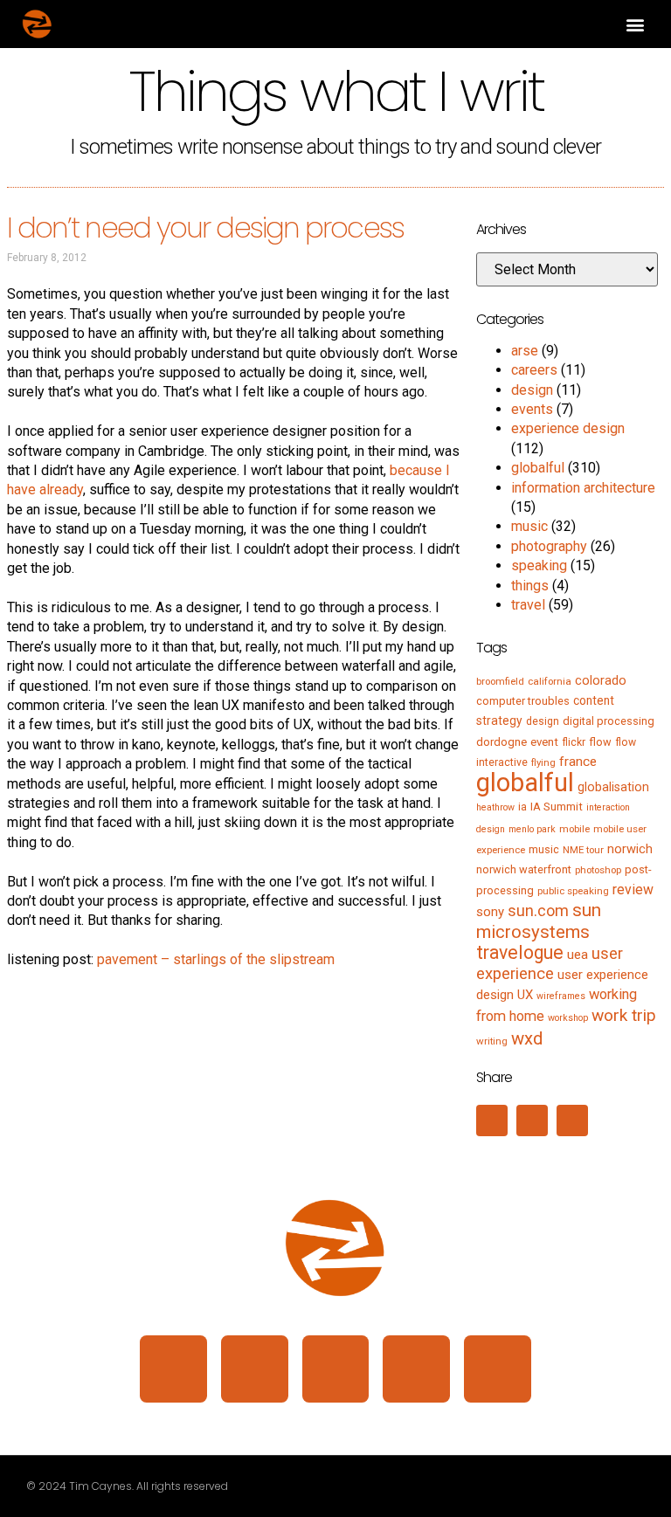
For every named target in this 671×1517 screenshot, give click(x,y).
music (529, 526)
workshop (568, 1018)
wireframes (560, 996)
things (530, 585)
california (549, 681)
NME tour (583, 850)
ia (522, 807)
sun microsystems (538, 920)
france (578, 761)
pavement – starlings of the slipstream (216, 959)
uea (577, 954)
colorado (600, 680)
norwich (630, 849)
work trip (623, 1015)
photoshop (598, 870)
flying (543, 762)
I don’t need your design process (205, 227)
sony (490, 912)
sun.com (538, 910)
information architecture (583, 487)
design (532, 390)
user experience (549, 963)
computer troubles (523, 700)
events (532, 409)
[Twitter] (336, 1369)
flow (600, 741)
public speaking (573, 891)
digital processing (608, 720)
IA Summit (556, 806)
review (633, 889)
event (544, 741)
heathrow (495, 807)
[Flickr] (416, 1369)
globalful (537, 467)
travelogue (520, 952)
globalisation (613, 787)
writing (492, 1041)
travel (528, 604)
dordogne (501, 741)
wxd (527, 1038)
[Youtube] (497, 1369)
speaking (539, 565)
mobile (574, 829)
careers (534, 370)
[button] (634, 24)
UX (525, 995)
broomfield (500, 681)
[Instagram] (254, 1369)
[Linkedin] (173, 1369)
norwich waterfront (523, 869)
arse (524, 350)
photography (549, 546)
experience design (568, 428)
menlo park (532, 829)
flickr (573, 742)
